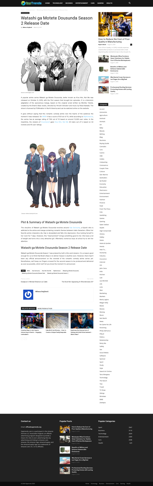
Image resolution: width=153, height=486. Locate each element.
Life (101, 284)
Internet (102, 262)
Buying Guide (104, 143)
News (101, 321)
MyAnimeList (88, 117)
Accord (102, 109)
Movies (102, 309)
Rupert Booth (102, 44)
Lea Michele (104, 281)
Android (102, 118)
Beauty (102, 131)
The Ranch (103, 381)
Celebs (102, 159)
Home (47, 3)
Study (102, 365)
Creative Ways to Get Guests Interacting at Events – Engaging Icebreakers (31, 332)
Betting (102, 134)
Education (103, 187)
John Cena (103, 268)
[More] (42, 32)
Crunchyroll (45, 122)
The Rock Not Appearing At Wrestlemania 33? (77, 282)
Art (101, 125)
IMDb (28, 270)
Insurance (103, 259)
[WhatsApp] (37, 32)
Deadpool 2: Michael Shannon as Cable (34, 282)
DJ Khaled (103, 181)
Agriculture (103, 115)
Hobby (102, 237)
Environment (104, 196)
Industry (102, 256)
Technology (58, 3)
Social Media (104, 353)
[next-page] (25, 338)
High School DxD (105, 231)
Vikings (102, 393)
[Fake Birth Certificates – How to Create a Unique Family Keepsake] (57, 321)
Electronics (103, 190)
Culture (102, 171)
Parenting (103, 328)
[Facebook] (23, 32)
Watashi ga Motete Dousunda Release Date (33, 273)
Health (109, 3)
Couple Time (104, 168)
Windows (103, 396)
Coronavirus (104, 165)
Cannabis (103, 146)
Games (102, 218)
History (102, 234)
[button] (129, 3)
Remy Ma (103, 343)
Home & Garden (105, 243)
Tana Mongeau (105, 374)
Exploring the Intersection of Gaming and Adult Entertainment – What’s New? (81, 332)
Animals (102, 122)
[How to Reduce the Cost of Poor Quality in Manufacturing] (115, 24)
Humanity (103, 253)
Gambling (103, 215)
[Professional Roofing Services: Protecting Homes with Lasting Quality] (103, 89)
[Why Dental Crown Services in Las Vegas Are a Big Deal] (103, 79)
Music (102, 315)
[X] (28, 32)
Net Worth (103, 318)
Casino (102, 153)
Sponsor (102, 359)
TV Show (102, 390)
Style (101, 368)
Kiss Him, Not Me (61, 122)
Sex (101, 349)
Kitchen (102, 275)
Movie (102, 306)
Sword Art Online (106, 371)
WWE (101, 399)
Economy (103, 184)
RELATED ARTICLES (28, 308)
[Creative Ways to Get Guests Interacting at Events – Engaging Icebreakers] (32, 321)
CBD (101, 156)
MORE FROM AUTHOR (45, 308)
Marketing (103, 293)
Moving (102, 312)
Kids (101, 271)
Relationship (104, 340)
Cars (93, 3)
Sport (101, 362)
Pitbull (102, 334)
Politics (102, 337)
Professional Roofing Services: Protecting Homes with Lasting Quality (121, 89)
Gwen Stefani (104, 225)
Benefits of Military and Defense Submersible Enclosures (118, 69)
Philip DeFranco (105, 331)
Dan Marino (104, 175)
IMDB (44, 117)
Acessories (103, 112)
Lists (101, 287)
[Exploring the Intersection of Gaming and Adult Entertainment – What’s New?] (82, 321)
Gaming (100, 3)
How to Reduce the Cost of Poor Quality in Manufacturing (114, 40)
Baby (101, 128)
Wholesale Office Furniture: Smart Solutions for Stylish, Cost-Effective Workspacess (120, 58)
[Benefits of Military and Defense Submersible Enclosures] (103, 69)
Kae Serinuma (75, 228)
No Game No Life (105, 324)
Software (103, 356)
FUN (101, 212)
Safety (102, 346)
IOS (101, 265)
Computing (103, 162)
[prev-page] (22, 338)
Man (101, 290)
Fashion (102, 200)
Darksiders (103, 178)
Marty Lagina (104, 300)
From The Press (105, 209)
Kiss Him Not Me (46, 270)
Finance (102, 203)
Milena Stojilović (27, 27)
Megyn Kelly (104, 303)
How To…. (103, 250)
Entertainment (82, 3)
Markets (102, 296)
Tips (101, 384)
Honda (102, 246)
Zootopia (103, 403)
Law (101, 278)
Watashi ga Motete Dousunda (71, 270)
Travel (102, 387)
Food (101, 206)
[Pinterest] (32, 32)
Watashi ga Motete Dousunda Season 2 (57, 273)
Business (69, 3)
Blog (101, 137)
